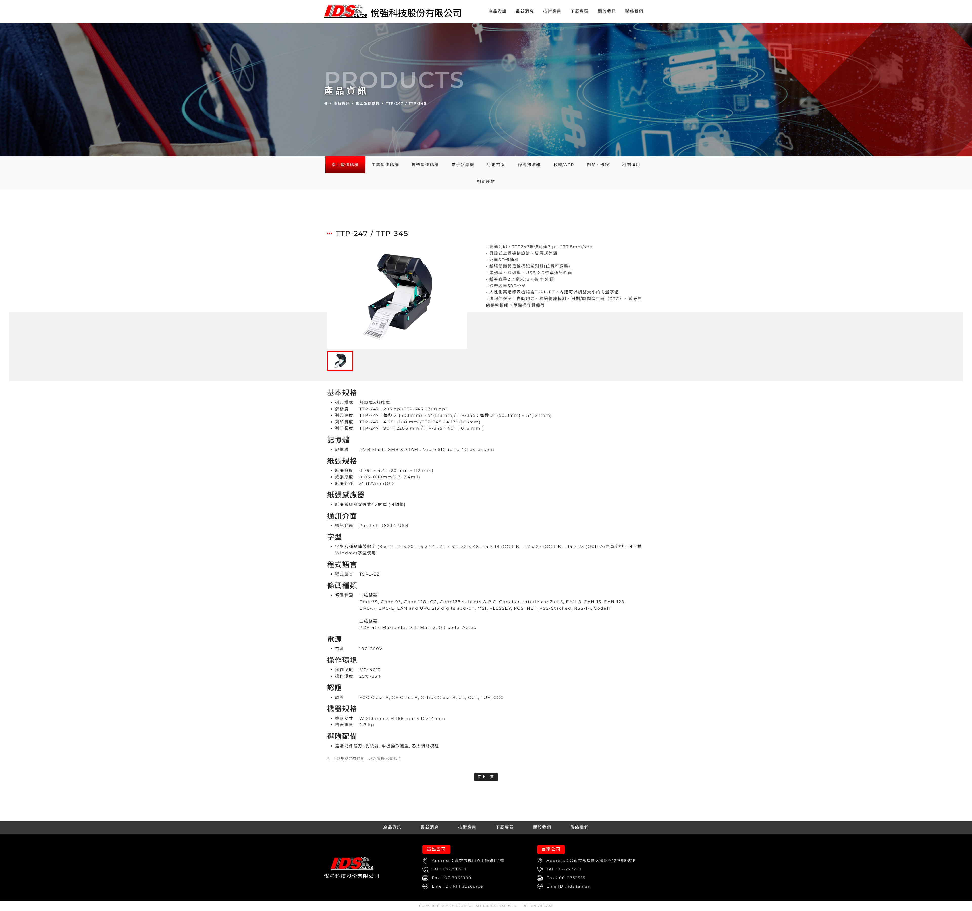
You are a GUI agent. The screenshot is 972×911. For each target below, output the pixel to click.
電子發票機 (463, 164)
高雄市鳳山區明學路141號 (479, 860)
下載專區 (580, 11)
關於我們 (607, 11)
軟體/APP (563, 164)
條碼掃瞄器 (529, 164)
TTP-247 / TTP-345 (406, 103)
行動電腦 (496, 164)
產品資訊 (498, 11)
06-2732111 (570, 869)
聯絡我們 (634, 11)
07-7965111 (455, 869)
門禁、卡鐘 (598, 164)
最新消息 (525, 11)
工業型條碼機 (385, 164)
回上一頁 (486, 777)
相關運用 (631, 164)
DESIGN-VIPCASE (537, 906)
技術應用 (552, 11)
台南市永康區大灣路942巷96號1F (603, 860)
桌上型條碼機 (368, 103)
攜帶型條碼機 (425, 164)
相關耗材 (486, 181)
